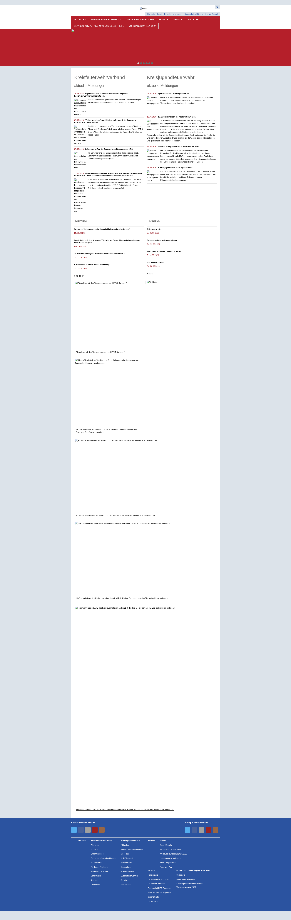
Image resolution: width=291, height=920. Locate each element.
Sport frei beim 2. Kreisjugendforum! (173, 94)
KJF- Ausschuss (127, 871)
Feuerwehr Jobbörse (156, 884)
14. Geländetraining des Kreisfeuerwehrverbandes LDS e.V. (99, 254)
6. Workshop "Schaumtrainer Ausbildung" (92, 265)
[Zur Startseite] (145, 7)
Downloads (95, 885)
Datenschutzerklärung (193, 14)
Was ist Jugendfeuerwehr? (132, 849)
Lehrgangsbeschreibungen (171, 858)
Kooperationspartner (99, 871)
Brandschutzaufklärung (186, 879)
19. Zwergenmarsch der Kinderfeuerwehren (177, 117)
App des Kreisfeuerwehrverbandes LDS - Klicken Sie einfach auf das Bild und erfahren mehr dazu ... (117, 515)
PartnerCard (153, 875)
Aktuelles (80, 19)
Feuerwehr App (166, 867)
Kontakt (167, 14)
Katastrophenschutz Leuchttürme (190, 884)
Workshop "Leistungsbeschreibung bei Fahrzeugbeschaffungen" (102, 229)
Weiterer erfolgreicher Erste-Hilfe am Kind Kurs (178, 147)
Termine (163, 19)
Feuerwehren (96, 863)
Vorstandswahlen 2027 (142, 26)
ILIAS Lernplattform (168, 863)
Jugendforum (126, 867)
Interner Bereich (211, 14)
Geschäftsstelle (166, 845)
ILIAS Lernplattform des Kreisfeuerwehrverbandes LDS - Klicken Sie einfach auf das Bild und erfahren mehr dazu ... (123, 598)
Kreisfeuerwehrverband (105, 19)
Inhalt (159, 14)
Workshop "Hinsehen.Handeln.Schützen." (165, 251)
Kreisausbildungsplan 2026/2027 (173, 854)
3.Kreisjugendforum (155, 262)
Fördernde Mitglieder (99, 867)
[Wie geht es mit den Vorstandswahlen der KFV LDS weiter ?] (109, 316)
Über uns (125, 854)
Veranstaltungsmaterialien (170, 849)
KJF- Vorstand (127, 858)
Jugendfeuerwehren (129, 876)
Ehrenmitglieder (97, 854)
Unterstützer (96, 876)
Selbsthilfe (180, 875)
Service (177, 19)
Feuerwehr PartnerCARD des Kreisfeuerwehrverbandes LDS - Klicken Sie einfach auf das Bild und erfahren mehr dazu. (125, 810)
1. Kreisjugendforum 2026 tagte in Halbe (175, 168)
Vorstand (94, 849)
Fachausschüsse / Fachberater (103, 858)
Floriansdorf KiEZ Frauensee (160, 888)
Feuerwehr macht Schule (158, 879)
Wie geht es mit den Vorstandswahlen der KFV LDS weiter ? (100, 352)
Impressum (177, 14)
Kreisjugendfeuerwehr (139, 19)
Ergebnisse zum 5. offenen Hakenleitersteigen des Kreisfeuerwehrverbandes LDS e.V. (101, 95)
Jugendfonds (153, 897)
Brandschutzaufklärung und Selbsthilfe (99, 26)
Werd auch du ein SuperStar (159, 892)
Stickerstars (152, 901)
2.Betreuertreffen (154, 229)
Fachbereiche (126, 863)
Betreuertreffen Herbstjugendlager (162, 240)
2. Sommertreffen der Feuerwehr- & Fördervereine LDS (109, 149)
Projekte (193, 19)
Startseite (151, 14)
